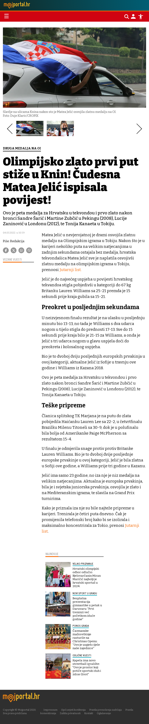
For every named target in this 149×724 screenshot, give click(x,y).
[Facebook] (6, 250)
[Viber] (29, 250)
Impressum (50, 709)
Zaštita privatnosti (70, 713)
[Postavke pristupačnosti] (141, 17)
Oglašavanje (104, 713)
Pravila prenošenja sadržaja (105, 709)
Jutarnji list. (70, 269)
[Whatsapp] (21, 250)
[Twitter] (13, 250)
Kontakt (88, 713)
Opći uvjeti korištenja (73, 709)
